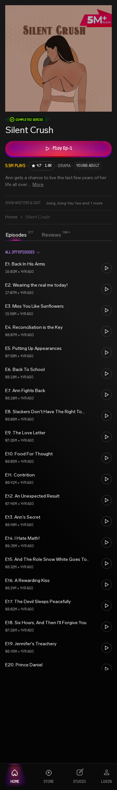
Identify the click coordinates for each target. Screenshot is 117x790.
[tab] (16, 235)
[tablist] (33, 235)
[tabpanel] (58, 457)
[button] (58, 268)
